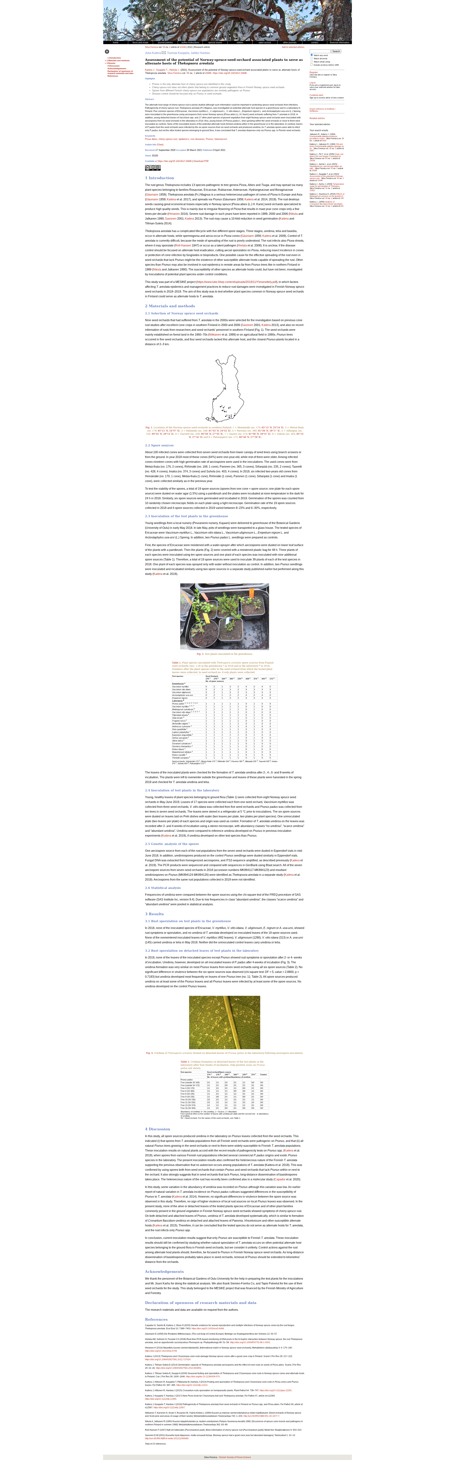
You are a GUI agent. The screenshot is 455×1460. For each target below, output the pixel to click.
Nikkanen (215, 334)
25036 (312, 160)
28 (343, 138)
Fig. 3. (149, 1053)
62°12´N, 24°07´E (168, 430)
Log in (313, 82)
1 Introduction (114, 58)
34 (326, 206)
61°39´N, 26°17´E (268, 430)
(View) (160, 144)
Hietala (242, 245)
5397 (312, 150)
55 (164, 47)
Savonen (170, 218)
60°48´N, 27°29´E (249, 437)
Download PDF (201, 161)
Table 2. (185, 1061)
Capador (279, 1179)
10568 (314, 170)
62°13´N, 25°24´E (272, 427)
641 (342, 206)
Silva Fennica (151, 47)
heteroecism (221, 139)
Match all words (320, 58)
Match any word (321, 55)
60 (326, 158)
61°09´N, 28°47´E (259, 434)
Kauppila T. (162, 69)
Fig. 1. (149, 427)
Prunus (209, 139)
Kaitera (171, 199)
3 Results (111, 63)
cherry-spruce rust (168, 139)
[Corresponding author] (164, 52)
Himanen (174, 213)
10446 (183, 47)
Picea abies (151, 139)
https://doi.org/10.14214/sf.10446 (230, 73)
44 (326, 198)
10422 (312, 190)
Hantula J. (174, 69)
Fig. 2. (200, 654)
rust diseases (197, 139)
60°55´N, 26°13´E (162, 434)
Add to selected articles (293, 47)
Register (314, 72)
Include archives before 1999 (326, 65)
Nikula (294, 213)
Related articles (317, 118)
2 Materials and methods (118, 60)
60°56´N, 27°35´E (211, 434)
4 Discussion (114, 66)
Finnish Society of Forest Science (235, 1457)
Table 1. (176, 662)
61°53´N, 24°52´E (219, 430)
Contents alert (316, 95)
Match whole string (322, 62)
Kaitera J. (150, 69)
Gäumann (152, 194)
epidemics (184, 139)
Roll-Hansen (183, 245)
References (113, 76)
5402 (324, 140)
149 (342, 198)
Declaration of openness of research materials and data (120, 72)
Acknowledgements (117, 68)
